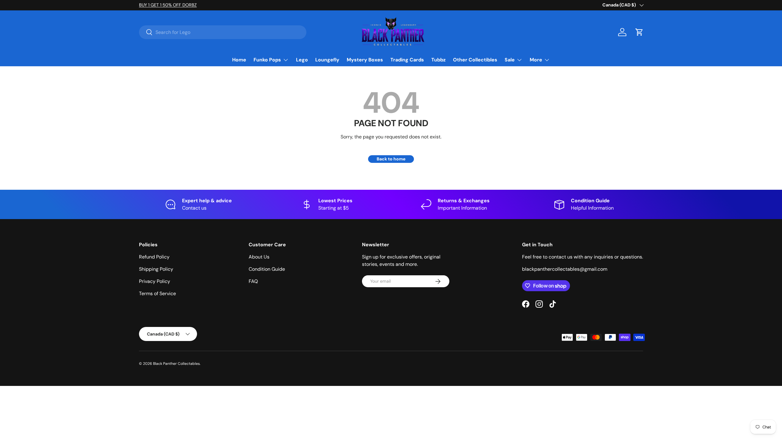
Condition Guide (267, 269)
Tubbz (438, 60)
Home (239, 60)
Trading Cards (407, 60)
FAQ (253, 281)
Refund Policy (154, 257)
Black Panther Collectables (176, 363)
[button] (639, 32)
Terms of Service (157, 293)
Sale (510, 60)
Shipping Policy (156, 269)
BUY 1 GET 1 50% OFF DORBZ (168, 5)
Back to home (391, 159)
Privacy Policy (154, 281)
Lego (302, 60)
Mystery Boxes (365, 60)
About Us (259, 257)
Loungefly (327, 60)
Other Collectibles (475, 60)
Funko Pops (267, 60)
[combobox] (222, 32)
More (536, 60)
